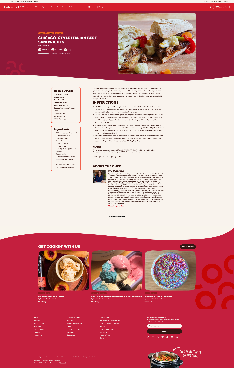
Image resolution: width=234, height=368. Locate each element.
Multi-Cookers (39, 323)
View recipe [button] (42, 302)
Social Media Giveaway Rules (110, 320)
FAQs (69, 326)
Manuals (70, 320)
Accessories (38, 335)
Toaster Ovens (39, 329)
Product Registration (74, 323)
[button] (211, 7)
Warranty (70, 332)
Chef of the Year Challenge (109, 323)
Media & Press (105, 335)
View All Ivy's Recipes (116, 206)
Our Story (103, 332)
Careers (102, 338)
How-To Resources (73, 329)
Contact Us (71, 335)
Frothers (37, 332)
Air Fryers (37, 326)
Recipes (102, 326)
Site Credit (63, 362)
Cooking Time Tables (107, 329)
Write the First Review (64, 53)
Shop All (37, 320)
